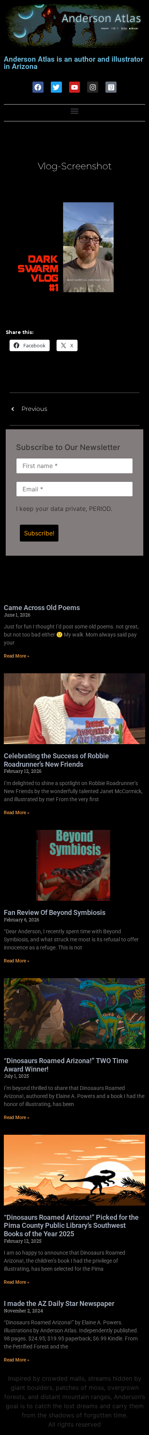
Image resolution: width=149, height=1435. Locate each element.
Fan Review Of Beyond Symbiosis (54, 912)
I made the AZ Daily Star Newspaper (59, 1303)
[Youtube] (74, 87)
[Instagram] (92, 87)
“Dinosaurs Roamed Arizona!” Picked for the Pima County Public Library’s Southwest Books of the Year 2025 (71, 1225)
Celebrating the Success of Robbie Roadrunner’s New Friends (56, 760)
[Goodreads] (111, 87)
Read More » (16, 656)
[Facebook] (38, 87)
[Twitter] (56, 87)
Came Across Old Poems (42, 608)
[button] (74, 111)
